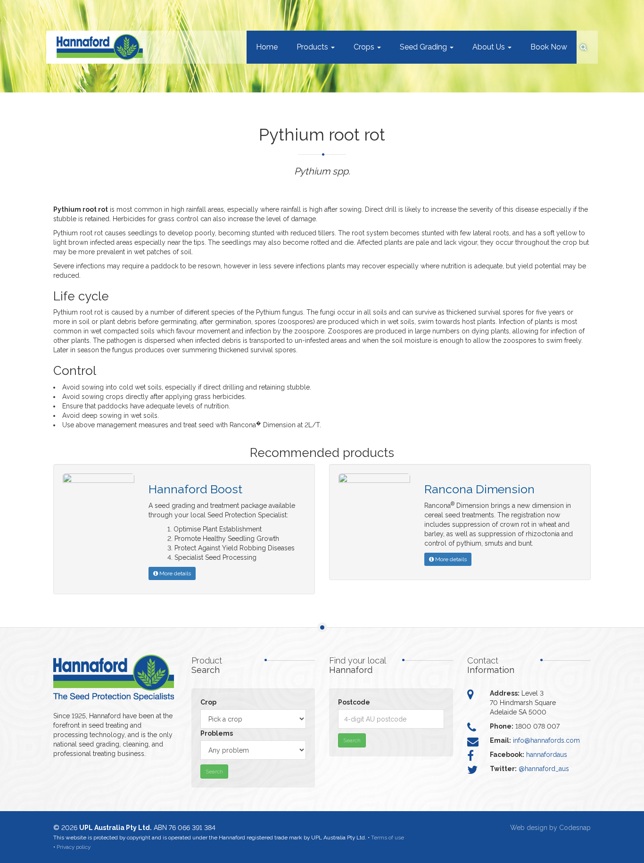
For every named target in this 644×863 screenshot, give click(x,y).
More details (174, 573)
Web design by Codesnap (550, 827)
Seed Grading (424, 46)
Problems (216, 733)
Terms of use (387, 837)
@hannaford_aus (544, 768)
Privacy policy (74, 847)
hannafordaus (546, 754)
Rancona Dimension (479, 489)
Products (313, 46)
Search (214, 771)
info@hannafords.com (546, 740)
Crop (208, 702)
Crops (365, 46)
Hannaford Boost (195, 489)
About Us (489, 46)
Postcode (354, 702)
